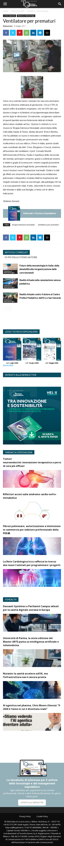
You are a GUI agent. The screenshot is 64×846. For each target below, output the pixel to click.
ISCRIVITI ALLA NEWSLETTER (32, 802)
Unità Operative (17, 11)
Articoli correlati (16, 252)
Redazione (8, 26)
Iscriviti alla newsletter (20, 375)
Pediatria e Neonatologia (37, 11)
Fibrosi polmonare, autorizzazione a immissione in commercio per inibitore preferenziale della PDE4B (32, 529)
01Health (10, 599)
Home (5, 11)
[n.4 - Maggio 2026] (52, 350)
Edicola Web (8, 365)
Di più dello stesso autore (21, 257)
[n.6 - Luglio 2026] (14, 213)
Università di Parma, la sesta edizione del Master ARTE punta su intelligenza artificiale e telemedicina (31, 642)
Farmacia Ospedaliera (18, 452)
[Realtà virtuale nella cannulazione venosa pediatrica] (10, 283)
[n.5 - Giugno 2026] (32, 350)
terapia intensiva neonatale (23, 225)
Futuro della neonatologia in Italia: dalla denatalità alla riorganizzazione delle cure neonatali (39, 269)
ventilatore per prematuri (48, 225)
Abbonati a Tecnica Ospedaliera (39, 213)
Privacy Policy (25, 816)
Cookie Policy (42, 816)
